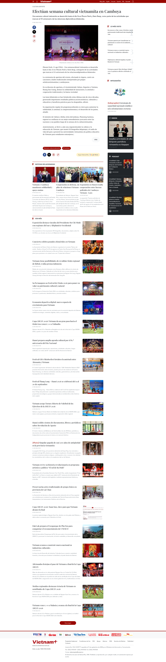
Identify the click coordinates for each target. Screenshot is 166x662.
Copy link (34, 41)
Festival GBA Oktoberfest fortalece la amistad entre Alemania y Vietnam (54, 360)
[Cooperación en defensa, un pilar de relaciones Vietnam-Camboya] (68, 174)
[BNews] (60, 635)
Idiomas (105, 641)
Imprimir (34, 36)
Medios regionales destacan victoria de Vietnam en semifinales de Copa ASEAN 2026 (54, 587)
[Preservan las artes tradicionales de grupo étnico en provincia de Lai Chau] (93, 492)
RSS (94, 641)
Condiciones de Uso (84, 641)
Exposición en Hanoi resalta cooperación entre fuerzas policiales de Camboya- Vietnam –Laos (91, 188)
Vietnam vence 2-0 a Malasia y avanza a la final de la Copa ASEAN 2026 (56, 606)
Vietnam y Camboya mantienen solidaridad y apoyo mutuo (42, 187)
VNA (110, 641)
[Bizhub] (68, 635)
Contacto (67, 643)
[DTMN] (103, 635)
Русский (128, 1)
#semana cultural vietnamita (52, 148)
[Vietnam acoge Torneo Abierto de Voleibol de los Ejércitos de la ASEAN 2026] (93, 409)
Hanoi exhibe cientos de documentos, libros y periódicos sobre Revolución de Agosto (56, 424)
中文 (123, 1)
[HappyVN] (128, 635)
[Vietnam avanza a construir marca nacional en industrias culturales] (93, 550)
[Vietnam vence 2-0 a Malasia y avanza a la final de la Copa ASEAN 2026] (93, 611)
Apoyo (98, 641)
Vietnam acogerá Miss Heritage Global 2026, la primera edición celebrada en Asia (120, 71)
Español (119, 1)
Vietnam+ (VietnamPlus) (46, 1)
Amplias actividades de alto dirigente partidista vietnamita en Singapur (120, 141)
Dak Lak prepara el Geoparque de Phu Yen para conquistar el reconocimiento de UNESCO (52, 527)
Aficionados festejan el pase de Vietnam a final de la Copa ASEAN (56, 565)
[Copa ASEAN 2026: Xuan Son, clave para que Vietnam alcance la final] (93, 512)
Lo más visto (115, 26)
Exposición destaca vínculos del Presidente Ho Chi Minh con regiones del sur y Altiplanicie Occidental (56, 224)
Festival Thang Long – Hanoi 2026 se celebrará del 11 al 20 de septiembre (55, 383)
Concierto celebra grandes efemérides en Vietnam (53, 241)
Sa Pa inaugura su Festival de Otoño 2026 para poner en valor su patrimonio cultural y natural (56, 284)
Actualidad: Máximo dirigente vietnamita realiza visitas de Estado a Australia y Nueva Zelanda (115, 183)
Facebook (34, 27)
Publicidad (130, 641)
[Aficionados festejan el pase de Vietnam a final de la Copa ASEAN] (93, 570)
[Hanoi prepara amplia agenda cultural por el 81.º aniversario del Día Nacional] (93, 346)
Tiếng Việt (102, 1)
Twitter (34, 32)
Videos (114, 118)
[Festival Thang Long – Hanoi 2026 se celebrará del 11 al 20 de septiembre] (93, 387)
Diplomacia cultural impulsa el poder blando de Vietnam (119, 61)
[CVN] (92, 635)
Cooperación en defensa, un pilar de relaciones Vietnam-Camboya (67, 187)
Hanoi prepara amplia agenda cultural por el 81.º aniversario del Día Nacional (53, 341)
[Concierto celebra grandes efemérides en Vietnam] (93, 247)
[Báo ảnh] (116, 635)
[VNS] (80, 635)
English (108, 1)
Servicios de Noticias (119, 641)
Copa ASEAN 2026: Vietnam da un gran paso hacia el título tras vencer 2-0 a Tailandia (54, 322)
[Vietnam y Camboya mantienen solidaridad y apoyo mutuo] (44, 174)
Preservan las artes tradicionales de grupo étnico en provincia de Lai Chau (54, 488)
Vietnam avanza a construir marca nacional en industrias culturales (52, 546)
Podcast (115, 156)
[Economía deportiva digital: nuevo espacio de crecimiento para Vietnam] (93, 308)
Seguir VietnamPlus (83, 155)
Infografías (115, 81)
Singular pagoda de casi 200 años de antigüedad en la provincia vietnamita (56, 444)
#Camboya (66, 148)
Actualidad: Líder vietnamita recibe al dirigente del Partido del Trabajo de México (115, 165)
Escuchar (115, 172)
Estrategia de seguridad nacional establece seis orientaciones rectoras (120, 106)
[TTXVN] (37, 635)
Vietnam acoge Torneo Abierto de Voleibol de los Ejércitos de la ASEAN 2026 (52, 405)
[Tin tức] (52, 635)
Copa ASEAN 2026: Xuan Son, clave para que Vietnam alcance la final (55, 508)
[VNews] (45, 635)
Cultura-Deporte (38, 7)
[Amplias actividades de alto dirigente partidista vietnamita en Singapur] (120, 129)
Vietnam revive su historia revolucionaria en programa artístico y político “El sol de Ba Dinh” (55, 466)
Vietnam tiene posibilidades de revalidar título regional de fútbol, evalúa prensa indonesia (56, 262)
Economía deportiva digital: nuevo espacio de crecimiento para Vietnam (51, 303)
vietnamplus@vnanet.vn (76, 652)
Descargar (68, 623)
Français (113, 1)
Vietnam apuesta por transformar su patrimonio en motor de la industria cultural (119, 42)
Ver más (38, 218)
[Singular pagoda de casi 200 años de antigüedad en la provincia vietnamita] (93, 448)
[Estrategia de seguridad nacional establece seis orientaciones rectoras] (121, 92)
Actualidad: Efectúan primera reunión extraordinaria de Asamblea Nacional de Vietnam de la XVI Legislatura (115, 202)
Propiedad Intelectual (71, 641)
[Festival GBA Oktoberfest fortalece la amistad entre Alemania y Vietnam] (93, 365)
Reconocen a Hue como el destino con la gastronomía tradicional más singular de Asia (120, 32)
